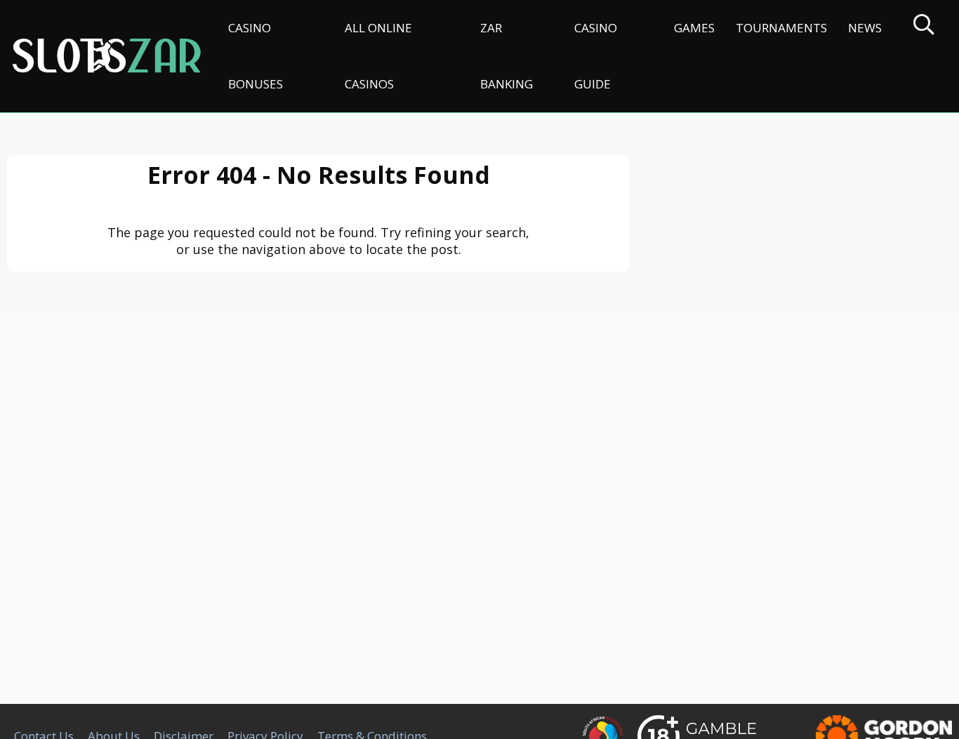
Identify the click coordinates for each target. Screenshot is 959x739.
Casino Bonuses (255, 56)
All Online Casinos (378, 56)
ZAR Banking (506, 56)
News (865, 28)
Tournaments (781, 28)
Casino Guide (595, 56)
